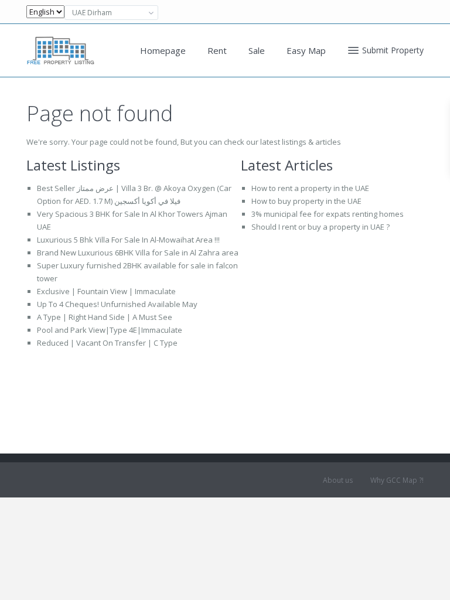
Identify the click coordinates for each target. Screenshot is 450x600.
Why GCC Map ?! (397, 480)
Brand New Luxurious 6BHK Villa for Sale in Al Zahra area (137, 252)
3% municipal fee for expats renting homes (327, 214)
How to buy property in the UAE (306, 201)
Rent (217, 50)
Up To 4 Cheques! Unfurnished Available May (117, 304)
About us (338, 480)
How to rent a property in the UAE (310, 188)
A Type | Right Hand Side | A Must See (104, 317)
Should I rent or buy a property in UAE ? (320, 226)
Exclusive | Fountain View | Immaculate (106, 291)
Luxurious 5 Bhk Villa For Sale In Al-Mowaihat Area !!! (128, 239)
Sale (256, 50)
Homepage (163, 50)
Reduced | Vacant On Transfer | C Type (107, 343)
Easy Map (306, 50)
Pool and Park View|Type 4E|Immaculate (109, 330)
